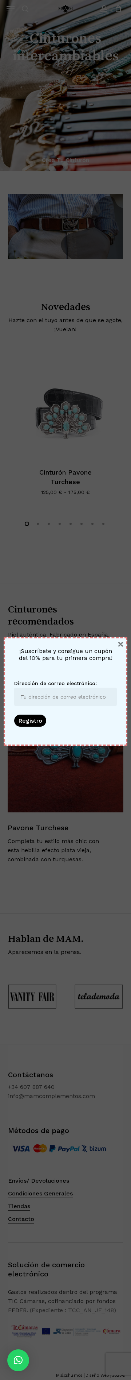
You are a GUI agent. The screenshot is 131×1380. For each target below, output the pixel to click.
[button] (18, 1360)
